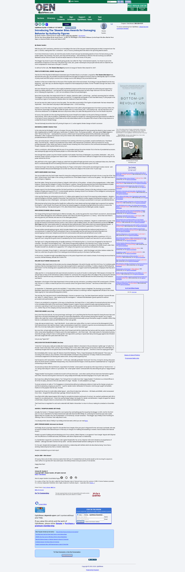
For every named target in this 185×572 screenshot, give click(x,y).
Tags (53, 487)
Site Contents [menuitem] (61, 18)
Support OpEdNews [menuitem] (81, 18)
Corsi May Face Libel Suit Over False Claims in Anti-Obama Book (51, 534)
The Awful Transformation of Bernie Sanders (127, 256)
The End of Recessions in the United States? (127, 234)
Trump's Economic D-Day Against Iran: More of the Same (130, 186)
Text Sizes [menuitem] (100, 18)
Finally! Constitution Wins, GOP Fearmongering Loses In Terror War (52, 544)
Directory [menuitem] (51, 18)
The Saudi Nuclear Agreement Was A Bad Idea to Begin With (131, 182)
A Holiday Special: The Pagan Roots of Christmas (47, 542)
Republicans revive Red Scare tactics (125, 215)
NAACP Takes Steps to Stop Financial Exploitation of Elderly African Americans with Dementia (130, 211)
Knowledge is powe (121, 252)
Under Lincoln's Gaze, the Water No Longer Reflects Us (129, 272)
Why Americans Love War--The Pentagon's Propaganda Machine (131, 263)
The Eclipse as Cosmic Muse (123, 248)
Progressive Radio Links (132, 358)
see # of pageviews (131, 179)
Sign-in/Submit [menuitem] (71, 18)
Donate (59, 523)
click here (134, 292)
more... (92, 483)
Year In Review (46, 487)
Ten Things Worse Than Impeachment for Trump (128, 260)
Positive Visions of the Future (123, 269)
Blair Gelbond (135, 269)
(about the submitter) (72, 35)
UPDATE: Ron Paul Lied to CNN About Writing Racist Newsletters (51, 537)
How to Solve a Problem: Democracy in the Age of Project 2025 (131, 201)
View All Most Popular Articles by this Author (67, 531)
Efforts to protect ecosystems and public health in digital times (131, 225)
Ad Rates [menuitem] (89, 18)
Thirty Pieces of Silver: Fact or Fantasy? (125, 178)
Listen (67, 24)
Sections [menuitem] (40, 18)
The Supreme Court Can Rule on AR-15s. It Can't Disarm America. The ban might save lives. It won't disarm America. (130, 220)
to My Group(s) (39, 490)
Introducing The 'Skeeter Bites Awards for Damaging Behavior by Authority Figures (65, 32)
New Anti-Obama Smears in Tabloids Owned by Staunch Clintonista (52, 539)
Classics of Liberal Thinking (132, 355)
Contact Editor (42, 504)
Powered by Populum (92, 570)
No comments (82, 35)
